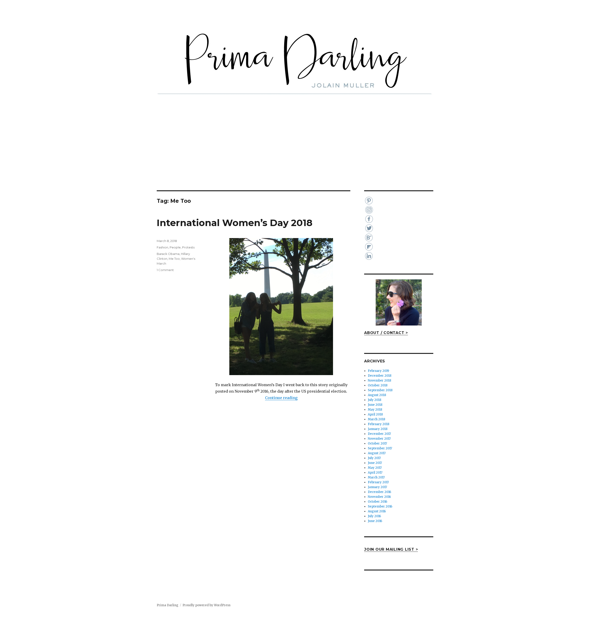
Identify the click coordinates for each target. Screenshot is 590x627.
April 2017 (375, 473)
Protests (188, 247)
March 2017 (376, 477)
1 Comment (165, 270)
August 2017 (377, 453)
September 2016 (380, 506)
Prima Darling (167, 605)
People (175, 247)
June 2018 (375, 405)
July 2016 (374, 516)
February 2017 (378, 482)
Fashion (162, 247)
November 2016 (379, 497)
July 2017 (374, 458)
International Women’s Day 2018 (235, 222)
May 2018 (375, 410)
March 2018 (376, 419)
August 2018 (377, 395)
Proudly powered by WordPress (206, 605)
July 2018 (374, 400)
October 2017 (377, 443)
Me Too (174, 258)
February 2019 (378, 371)
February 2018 (378, 424)
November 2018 (379, 380)
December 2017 (379, 434)
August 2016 (377, 511)
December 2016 (379, 492)
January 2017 (377, 487)
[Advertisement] (295, 156)
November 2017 (379, 439)
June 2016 (375, 521)
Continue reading (281, 397)
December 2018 (379, 376)
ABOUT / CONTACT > (386, 333)
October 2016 (377, 502)
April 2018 (375, 414)
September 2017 (380, 448)
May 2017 (375, 468)
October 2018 (377, 385)
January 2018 (377, 429)
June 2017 (375, 463)
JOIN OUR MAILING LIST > (391, 549)
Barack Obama (168, 254)
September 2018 (380, 390)
